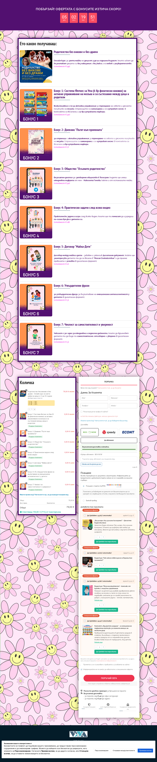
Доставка (84, 424)
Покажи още (98, 600)
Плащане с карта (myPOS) (96, 486)
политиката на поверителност (106, 661)
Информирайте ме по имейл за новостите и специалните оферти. (108, 669)
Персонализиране (101, 750)
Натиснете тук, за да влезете (109, 388)
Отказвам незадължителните (124, 750)
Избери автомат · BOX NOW (91, 454)
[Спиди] (109, 432)
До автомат (109, 440)
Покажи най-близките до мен (91, 464)
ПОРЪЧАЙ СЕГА (109, 678)
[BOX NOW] (90, 432)
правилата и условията (113, 664)
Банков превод (91, 500)
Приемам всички (145, 750)
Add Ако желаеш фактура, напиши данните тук (100, 416)
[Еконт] (128, 432)
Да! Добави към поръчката (106, 541)
